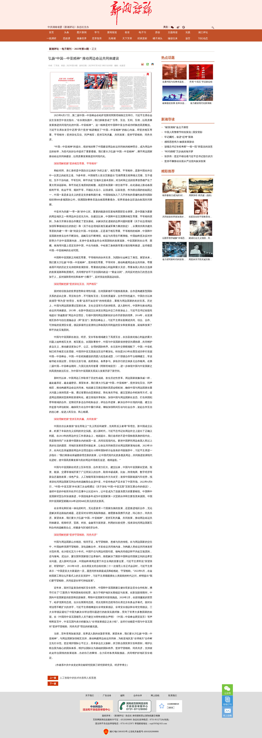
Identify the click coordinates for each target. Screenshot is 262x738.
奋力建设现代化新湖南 (201, 103)
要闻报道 (112, 32)
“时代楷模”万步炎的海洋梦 (178, 151)
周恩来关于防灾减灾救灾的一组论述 (206, 259)
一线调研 (51, 38)
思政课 (66, 38)
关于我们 (89, 695)
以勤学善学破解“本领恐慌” (175, 238)
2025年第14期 (81, 49)
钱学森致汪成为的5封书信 (174, 195)
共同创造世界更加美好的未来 (176, 217)
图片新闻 (82, 32)
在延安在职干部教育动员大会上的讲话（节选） (211, 217)
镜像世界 (82, 38)
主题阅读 (173, 32)
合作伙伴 (137, 695)
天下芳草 (127, 38)
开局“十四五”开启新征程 (200, 82)
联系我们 (172, 695)
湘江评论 (203, 32)
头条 (66, 32)
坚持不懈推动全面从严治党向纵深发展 (185, 161)
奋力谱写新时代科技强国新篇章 (177, 259)
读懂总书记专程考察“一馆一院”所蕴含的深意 (188, 146)
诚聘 (122, 695)
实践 (187, 32)
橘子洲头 (157, 38)
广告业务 (107, 695)
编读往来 (173, 38)
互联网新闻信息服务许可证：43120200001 (112, 719)
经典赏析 (142, 38)
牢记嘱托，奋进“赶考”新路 (178, 137)
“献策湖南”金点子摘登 (176, 127)
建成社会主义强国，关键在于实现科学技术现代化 (212, 238)
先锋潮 (112, 38)
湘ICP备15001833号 (118, 731)
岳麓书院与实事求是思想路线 (176, 82)
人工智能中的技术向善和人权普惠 (78, 678)
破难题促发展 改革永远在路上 (176, 103)
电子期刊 (66, 49)
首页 (51, 32)
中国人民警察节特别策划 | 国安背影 (183, 132)
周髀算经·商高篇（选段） (201, 195)
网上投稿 (155, 695)
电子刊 (142, 32)
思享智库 (97, 38)
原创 (157, 32)
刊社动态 (203, 38)
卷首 (127, 32)
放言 (187, 38)
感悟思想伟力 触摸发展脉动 (179, 142)
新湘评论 (54, 49)
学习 (96, 32)
